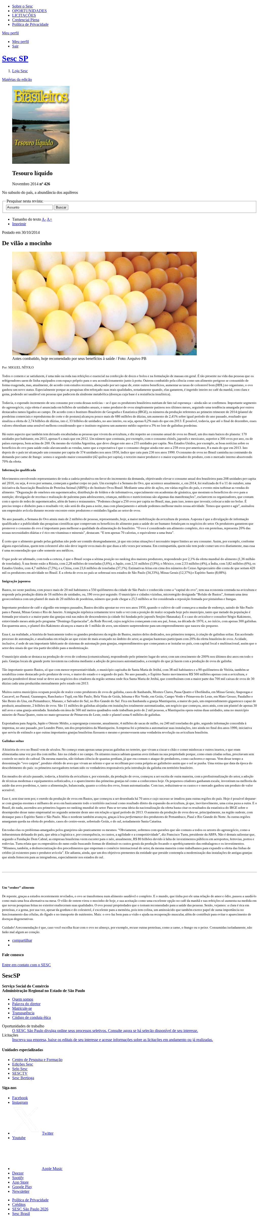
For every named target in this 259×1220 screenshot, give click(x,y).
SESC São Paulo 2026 (30, 1209)
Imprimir (19, 224)
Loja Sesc (20, 71)
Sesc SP (15, 58)
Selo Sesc (20, 1069)
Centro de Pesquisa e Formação (37, 1059)
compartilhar (22, 940)
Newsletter (20, 1191)
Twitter (47, 1133)
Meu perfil (20, 41)
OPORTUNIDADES (29, 11)
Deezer (18, 1173)
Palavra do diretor (26, 1004)
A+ (49, 219)
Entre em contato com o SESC (26, 965)
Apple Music (52, 1168)
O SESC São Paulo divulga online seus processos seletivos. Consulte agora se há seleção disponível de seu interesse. (105, 1030)
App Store (20, 1182)
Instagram (20, 1102)
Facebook (20, 1098)
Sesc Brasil (21, 1213)
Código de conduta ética (31, 1017)
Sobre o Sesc (22, 6)
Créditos (19, 1204)
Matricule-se (22, 1008)
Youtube (19, 1138)
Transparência (23, 1013)
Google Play (22, 1187)
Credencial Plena (25, 20)
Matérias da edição (17, 79)
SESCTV (20, 1073)
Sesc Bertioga (23, 1078)
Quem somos (22, 999)
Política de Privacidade (30, 24)
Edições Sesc (22, 1064)
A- (44, 219)
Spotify (18, 1178)
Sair (15, 46)
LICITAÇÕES (24, 15)
